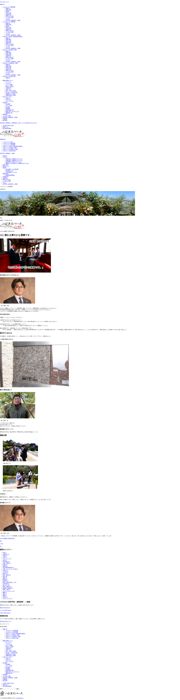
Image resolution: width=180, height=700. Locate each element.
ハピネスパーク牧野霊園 (9, 7)
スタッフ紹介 (9, 105)
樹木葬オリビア (10, 170)
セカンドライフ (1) (7, 598)
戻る (1, 217)
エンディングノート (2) (8, 591)
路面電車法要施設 (10, 175)
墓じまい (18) (6, 585)
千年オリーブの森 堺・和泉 (10, 49)
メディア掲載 (9, 84)
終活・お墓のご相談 (11, 90)
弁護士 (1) (5, 597)
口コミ (4, 182)
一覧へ (1, 543)
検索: (1, 688)
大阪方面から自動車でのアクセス (14, 158)
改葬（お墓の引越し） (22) (9, 582)
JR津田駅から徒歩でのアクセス (13, 161)
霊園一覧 (2, 4)
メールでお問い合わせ (5, 610)
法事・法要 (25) (7, 563)
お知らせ (8, 98)
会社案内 (5, 102)
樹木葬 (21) (5, 580)
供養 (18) (5, 577)
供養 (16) (5, 555)
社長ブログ (8, 99)
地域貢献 (8, 108)
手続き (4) (5, 570)
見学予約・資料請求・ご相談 (13, 20)
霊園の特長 (8, 10)
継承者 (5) (5, 566)
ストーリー (8, 81)
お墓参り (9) (6, 554)
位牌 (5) (5, 560)
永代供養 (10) (6, 561)
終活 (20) (5, 573)
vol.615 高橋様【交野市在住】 (7, 538)
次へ (1, 546)
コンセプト (8, 83)
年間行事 (5, 178)
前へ (1, 541)
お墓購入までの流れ (11, 93)
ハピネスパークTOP (8, 141)
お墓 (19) (5, 564)
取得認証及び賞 (10, 110)
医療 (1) (5, 595)
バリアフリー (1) (7, 558)
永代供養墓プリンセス (11, 172)
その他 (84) (5, 572)
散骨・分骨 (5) (6, 589)
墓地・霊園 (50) (7, 574)
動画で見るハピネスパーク (12, 111)
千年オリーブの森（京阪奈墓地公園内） (13, 36)
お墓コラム (8, 89)
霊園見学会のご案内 (11, 95)
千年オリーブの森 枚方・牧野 (10, 63)
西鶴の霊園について (8, 80)
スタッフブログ (10, 101)
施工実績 (5, 120)
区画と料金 (8, 12)
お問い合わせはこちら (5, 621)
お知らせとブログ (7, 96)
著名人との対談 (10, 86)
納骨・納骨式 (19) (7, 586)
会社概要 (8, 104)
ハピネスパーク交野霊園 (9, 21)
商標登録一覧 (9, 112)
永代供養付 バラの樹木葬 (12, 169)
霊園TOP (8, 8)
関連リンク (5, 127)
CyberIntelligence (19, 698)
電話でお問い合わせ (5, 607)
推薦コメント (6, 166)
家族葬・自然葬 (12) (8, 588)
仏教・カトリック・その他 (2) (10, 569)
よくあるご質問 (10, 17)
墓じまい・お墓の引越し (12, 92)
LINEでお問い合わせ (5, 612)
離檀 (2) (5, 592)
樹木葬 (7, 11)
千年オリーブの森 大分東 (9, 76)
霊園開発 (5, 118)
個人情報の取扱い (7, 128)
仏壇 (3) (5, 557)
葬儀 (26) (5, 579)
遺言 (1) (5, 594)
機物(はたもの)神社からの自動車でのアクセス (17, 163)
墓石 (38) (5, 576)
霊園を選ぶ (3, 139)
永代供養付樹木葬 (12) (8, 567)
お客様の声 (8, 14)
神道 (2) (5, 552)
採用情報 (5, 114)
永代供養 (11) (6, 583)
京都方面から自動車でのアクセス (14, 160)
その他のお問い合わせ (8, 125)
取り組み (8, 107)
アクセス (8, 18)
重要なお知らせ (10, 15)
